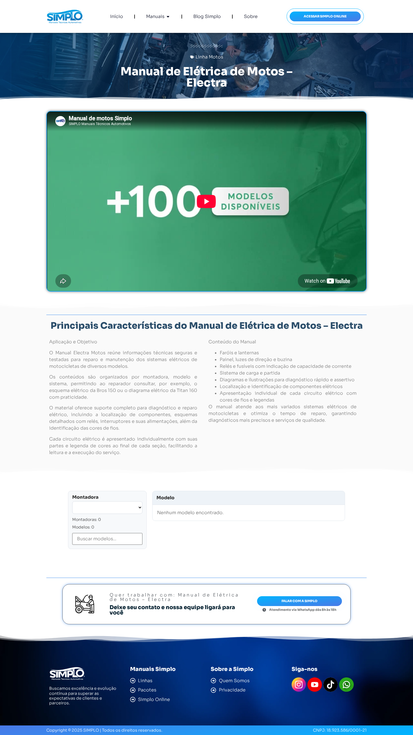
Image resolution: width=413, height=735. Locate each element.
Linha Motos (209, 57)
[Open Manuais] (168, 16)
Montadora (85, 497)
